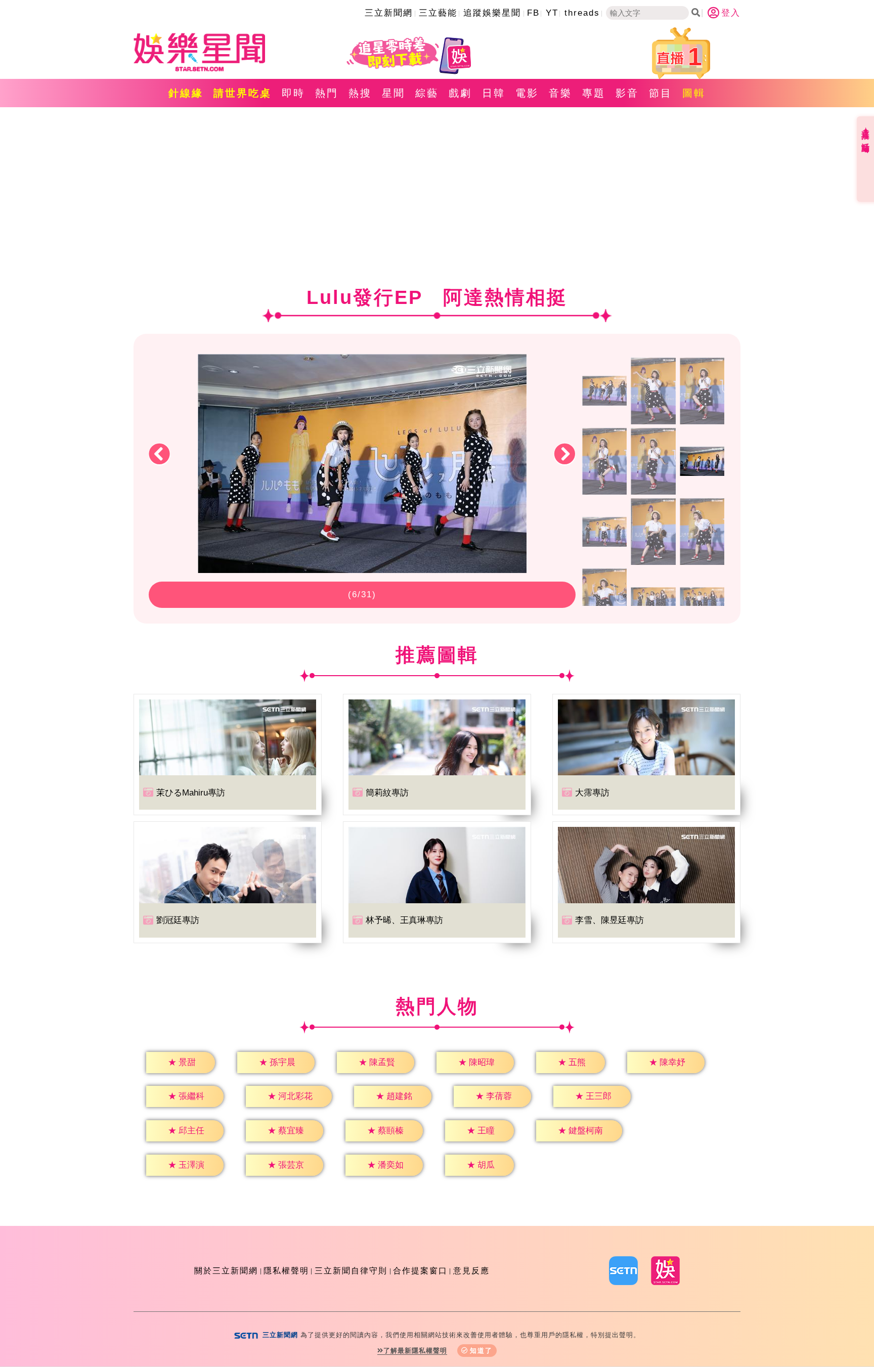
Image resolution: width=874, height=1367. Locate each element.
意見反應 (471, 1270)
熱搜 (360, 93)
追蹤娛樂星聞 (492, 13)
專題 (593, 93)
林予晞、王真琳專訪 (404, 920)
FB (533, 13)
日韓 (493, 93)
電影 (527, 93)
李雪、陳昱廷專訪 (609, 920)
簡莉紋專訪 (387, 793)
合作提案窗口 (420, 1270)
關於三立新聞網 (226, 1270)
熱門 (326, 93)
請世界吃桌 (242, 93)
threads (582, 13)
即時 (293, 93)
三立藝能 (438, 13)
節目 (660, 93)
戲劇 (460, 93)
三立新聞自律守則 (351, 1270)
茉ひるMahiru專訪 (190, 793)
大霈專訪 (592, 793)
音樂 (560, 93)
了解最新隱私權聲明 (415, 1350)
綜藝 (427, 93)
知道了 (481, 1350)
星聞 (393, 93)
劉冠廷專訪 (177, 920)
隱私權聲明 (286, 1270)
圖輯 (694, 93)
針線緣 (185, 93)
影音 (627, 93)
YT (552, 13)
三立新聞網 (389, 13)
